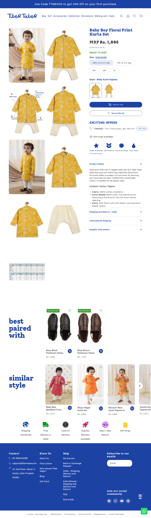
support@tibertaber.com (24, 463)
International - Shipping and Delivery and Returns (70, 485)
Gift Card (44, 481)
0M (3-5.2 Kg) (124, 63)
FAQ (65, 494)
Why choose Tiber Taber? (49, 469)
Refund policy (56, 514)
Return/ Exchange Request (72, 464)
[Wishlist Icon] (134, 16)
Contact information (116, 514)
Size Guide (68, 499)
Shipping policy (100, 514)
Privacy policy (69, 514)
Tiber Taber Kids (41, 514)
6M (104, 70)
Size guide (101, 57)
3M (94, 70)
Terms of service (84, 514)
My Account (69, 458)
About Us (44, 458)
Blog (42, 476)
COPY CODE (142, 128)
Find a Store (46, 463)
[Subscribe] (129, 463)
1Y (114, 70)
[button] (44, 15)
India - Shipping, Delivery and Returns (71, 474)
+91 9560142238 (20, 458)
